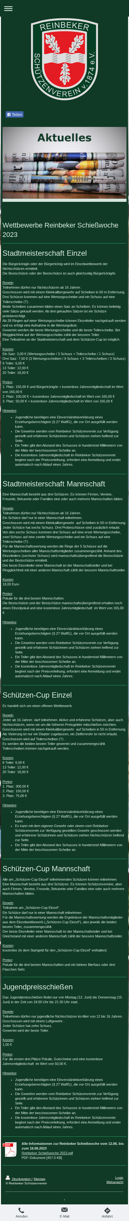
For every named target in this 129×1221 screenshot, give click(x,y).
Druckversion (21, 1179)
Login (119, 1177)
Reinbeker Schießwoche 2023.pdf (47, 1153)
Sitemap (39, 1179)
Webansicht (114, 1182)
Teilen (16, 115)
